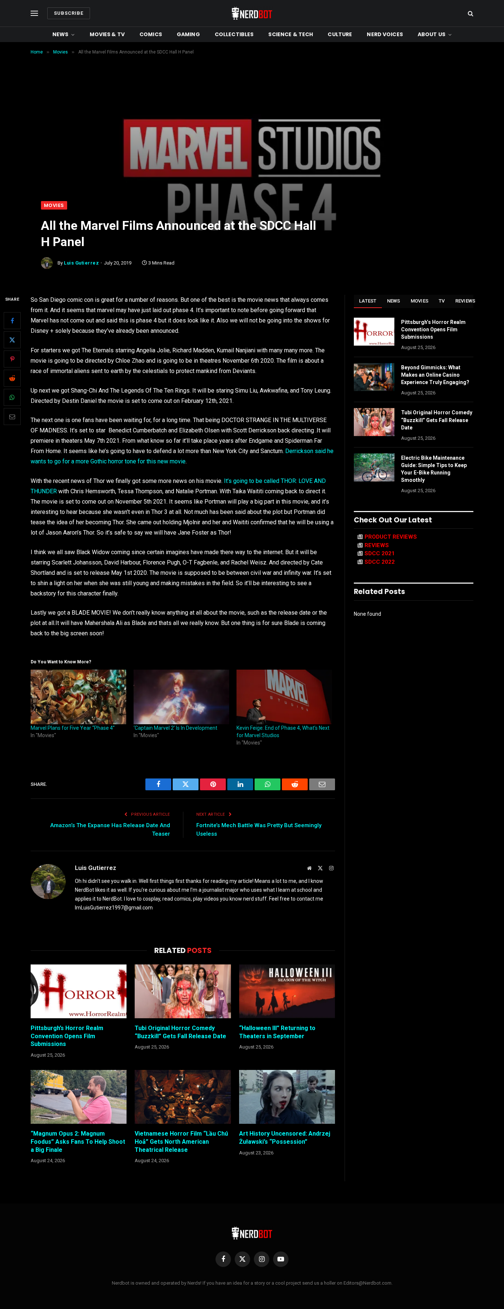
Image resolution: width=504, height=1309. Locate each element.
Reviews (465, 301)
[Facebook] (12, 320)
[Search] (469, 13)
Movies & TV (107, 34)
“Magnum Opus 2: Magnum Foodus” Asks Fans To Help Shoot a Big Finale (78, 1141)
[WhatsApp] (12, 397)
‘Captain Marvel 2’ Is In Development (175, 728)
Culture (340, 34)
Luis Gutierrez (81, 263)
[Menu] (34, 13)
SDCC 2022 (380, 562)
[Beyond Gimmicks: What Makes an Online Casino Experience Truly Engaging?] (374, 377)
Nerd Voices (385, 34)
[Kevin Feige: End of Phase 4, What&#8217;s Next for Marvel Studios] (284, 697)
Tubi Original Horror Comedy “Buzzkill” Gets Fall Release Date (180, 1032)
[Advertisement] (252, 145)
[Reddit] (12, 378)
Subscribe (68, 13)
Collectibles (234, 34)
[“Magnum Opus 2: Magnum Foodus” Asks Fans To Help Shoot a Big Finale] (79, 1097)
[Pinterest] (12, 358)
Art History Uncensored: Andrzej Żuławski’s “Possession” (284, 1137)
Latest (368, 301)
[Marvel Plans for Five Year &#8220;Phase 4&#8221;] (78, 697)
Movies (54, 205)
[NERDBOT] (252, 13)
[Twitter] (12, 339)
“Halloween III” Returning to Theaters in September (277, 1032)
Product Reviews (391, 536)
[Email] (12, 416)
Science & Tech (290, 34)
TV (442, 301)
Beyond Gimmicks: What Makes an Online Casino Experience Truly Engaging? (435, 375)
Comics (150, 34)
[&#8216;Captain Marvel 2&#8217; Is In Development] (181, 697)
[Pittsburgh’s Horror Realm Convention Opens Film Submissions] (79, 991)
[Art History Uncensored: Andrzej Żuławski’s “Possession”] (287, 1097)
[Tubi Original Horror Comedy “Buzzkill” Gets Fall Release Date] (183, 991)
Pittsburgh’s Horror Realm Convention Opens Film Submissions (67, 1036)
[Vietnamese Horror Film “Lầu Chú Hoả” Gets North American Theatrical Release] (183, 1097)
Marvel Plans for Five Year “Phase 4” (73, 728)
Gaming (188, 34)
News (60, 34)
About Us (431, 34)
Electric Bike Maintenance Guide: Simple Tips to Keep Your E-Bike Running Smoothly (434, 469)
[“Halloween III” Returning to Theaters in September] (287, 991)
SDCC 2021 (380, 553)
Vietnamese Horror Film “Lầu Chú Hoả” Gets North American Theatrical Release (181, 1141)
